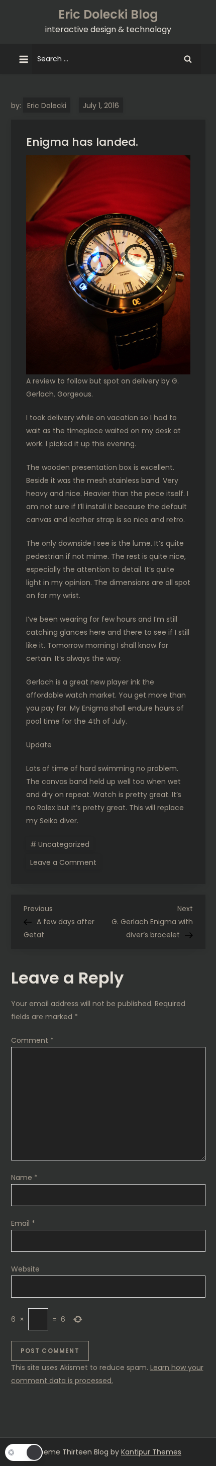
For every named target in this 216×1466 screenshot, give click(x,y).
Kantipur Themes (151, 1452)
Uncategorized (63, 844)
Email (23, 1223)
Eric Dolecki (46, 106)
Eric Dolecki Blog (108, 14)
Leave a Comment (65, 861)
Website (25, 1269)
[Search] (188, 59)
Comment (32, 1040)
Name (24, 1177)
